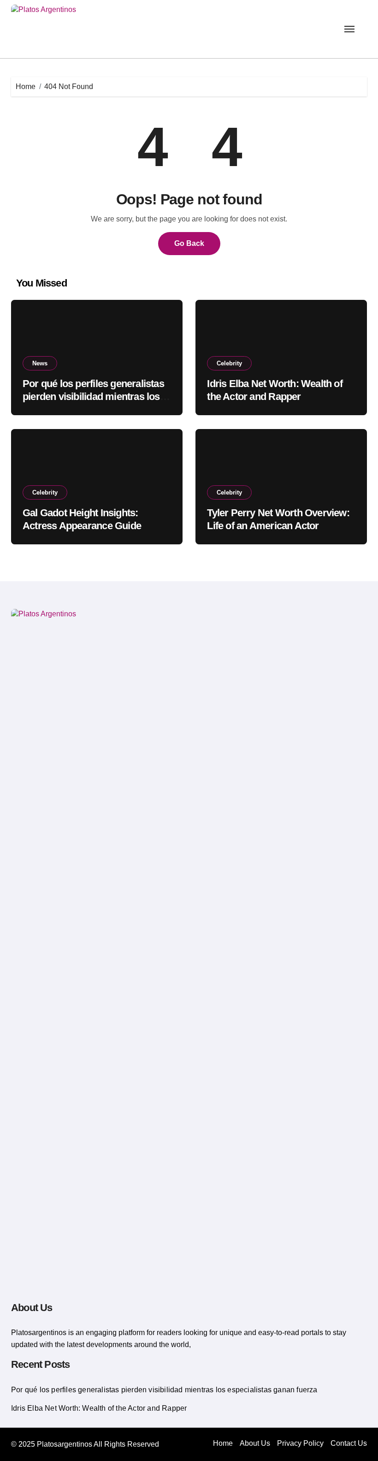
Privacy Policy (300, 1443)
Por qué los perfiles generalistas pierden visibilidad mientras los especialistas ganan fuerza (93, 397)
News (39, 363)
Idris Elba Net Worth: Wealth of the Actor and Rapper (99, 1408)
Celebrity (229, 363)
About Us (255, 1443)
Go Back (189, 243)
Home (223, 1443)
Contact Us (349, 1443)
